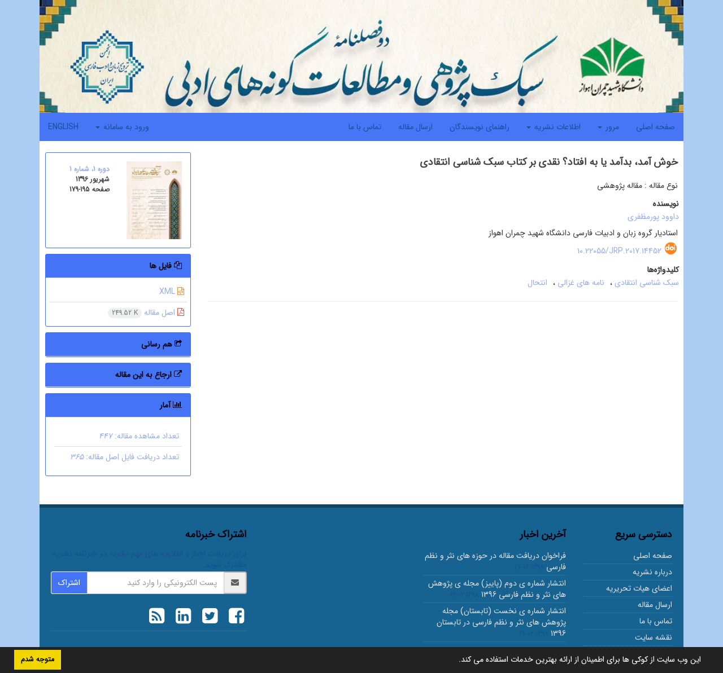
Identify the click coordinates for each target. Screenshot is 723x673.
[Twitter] (207, 618)
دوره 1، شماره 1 (89, 169)
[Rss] (156, 618)
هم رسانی (158, 344)
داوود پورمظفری (653, 216)
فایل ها (162, 265)
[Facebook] (233, 618)
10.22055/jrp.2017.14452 (619, 251)
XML (168, 291)
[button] (454, 660)
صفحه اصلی (655, 127)
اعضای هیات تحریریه (639, 588)
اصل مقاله (144, 312)
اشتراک (69, 583)
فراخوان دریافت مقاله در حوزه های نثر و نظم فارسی (495, 561)
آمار (166, 405)
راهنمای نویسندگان (479, 127)
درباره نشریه (652, 572)
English (63, 127)
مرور (611, 127)
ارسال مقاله (415, 127)
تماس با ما (365, 127)
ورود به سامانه (125, 127)
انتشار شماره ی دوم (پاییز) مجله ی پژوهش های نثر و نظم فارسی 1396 (497, 589)
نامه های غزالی (581, 282)
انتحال (537, 282)
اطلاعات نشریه (556, 127)
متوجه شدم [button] (37, 659)
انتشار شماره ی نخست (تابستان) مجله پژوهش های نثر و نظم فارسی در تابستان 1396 (501, 622)
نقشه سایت (653, 637)
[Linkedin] (180, 618)
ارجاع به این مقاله (144, 374)
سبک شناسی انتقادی (647, 282)
